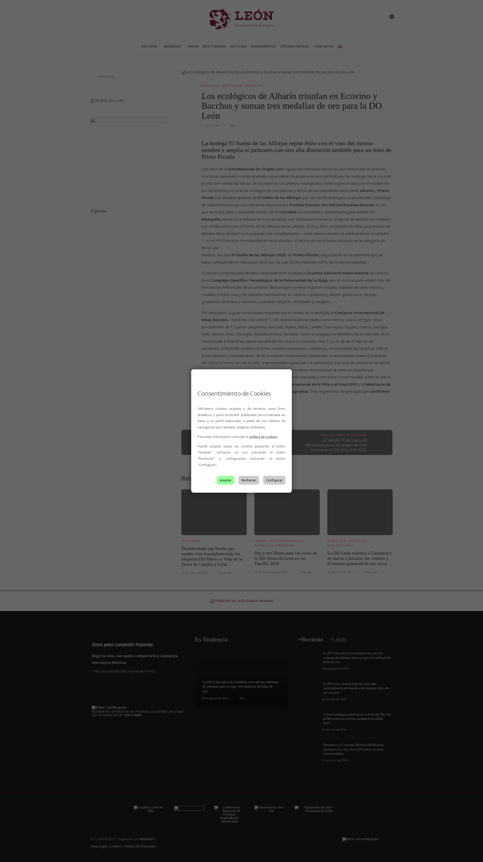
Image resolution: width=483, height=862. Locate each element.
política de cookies (263, 436)
